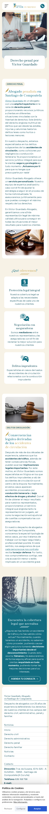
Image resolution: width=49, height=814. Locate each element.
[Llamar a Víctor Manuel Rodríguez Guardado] (42, 6)
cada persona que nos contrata (21, 549)
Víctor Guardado (14, 101)
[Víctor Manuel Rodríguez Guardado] (24, 6)
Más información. (20, 802)
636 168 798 (21, 779)
